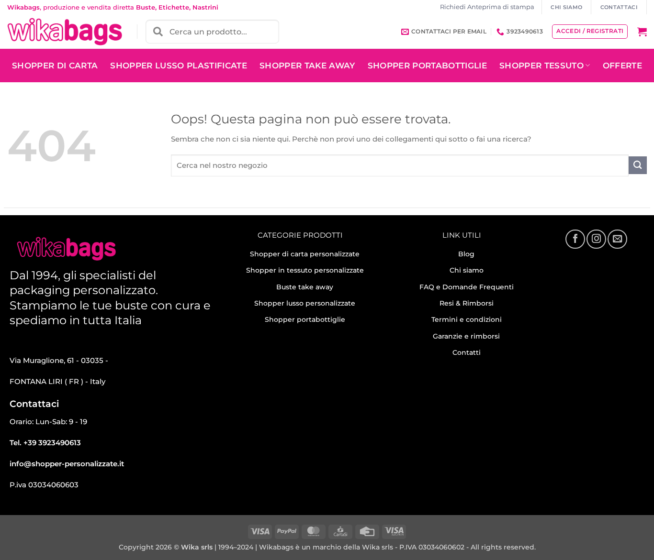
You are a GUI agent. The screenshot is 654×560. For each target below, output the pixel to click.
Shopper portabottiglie (305, 319)
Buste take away (304, 287)
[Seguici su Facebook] (575, 239)
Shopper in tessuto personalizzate (305, 270)
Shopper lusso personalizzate (304, 303)
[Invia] (638, 165)
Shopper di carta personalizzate (305, 254)
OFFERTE (622, 65)
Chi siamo (467, 270)
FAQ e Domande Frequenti (466, 287)
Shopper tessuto (541, 65)
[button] (642, 31)
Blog (466, 254)
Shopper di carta (55, 65)
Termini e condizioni (466, 319)
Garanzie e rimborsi (466, 336)
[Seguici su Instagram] (596, 239)
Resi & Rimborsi (467, 303)
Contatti (466, 352)
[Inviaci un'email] (617, 239)
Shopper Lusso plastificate (178, 65)
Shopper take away (307, 65)
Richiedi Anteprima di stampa (487, 7)
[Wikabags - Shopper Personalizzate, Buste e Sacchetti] (64, 31)
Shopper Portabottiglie (427, 65)
